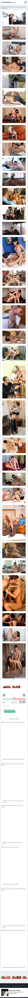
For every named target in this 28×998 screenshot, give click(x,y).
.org (8, 2)
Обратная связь (6, 985)
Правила (14, 985)
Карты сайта (21, 985)
